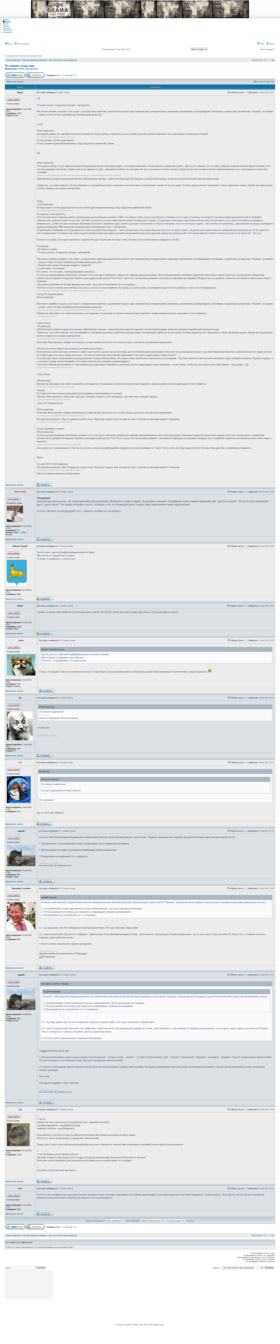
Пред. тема (258, 82)
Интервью (7, 28)
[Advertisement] (122, 1297)
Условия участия (19, 66)
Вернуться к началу (14, 485)
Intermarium (7, 32)
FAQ (261, 44)
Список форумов (13, 60)
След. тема (269, 82)
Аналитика (7, 22)
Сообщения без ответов (15, 56)
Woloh (21, 69)
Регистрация (23, 44)
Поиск (272, 44)
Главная (6, 20)
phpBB (128, 1325)
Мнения (6, 26)
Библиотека (7, 30)
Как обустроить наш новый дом (63, 60)
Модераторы (32, 69)
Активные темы (35, 56)
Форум (5, 24)
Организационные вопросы (34, 60)
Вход (10, 44)
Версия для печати (14, 82)
